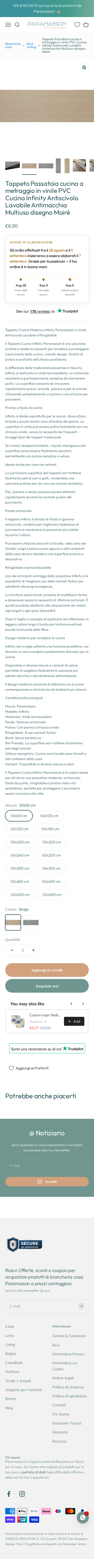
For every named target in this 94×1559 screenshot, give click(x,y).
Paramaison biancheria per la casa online (34, 1534)
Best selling (31, 45)
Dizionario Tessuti (66, 1423)
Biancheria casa (13, 45)
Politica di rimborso (68, 1387)
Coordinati (13, 1362)
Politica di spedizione (69, 1396)
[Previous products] (71, 1003)
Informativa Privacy (68, 1354)
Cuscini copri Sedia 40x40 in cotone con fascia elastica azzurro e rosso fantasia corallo (45, 1015)
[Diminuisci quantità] (12, 950)
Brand (10, 1398)
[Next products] (83, 1003)
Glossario (60, 1432)
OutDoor (12, 1371)
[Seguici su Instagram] (22, 1494)
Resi (56, 1345)
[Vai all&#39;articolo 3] (46, 166)
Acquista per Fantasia (23, 1389)
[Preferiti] (77, 24)
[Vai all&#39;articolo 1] (12, 166)
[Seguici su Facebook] (8, 1494)
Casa (9, 1326)
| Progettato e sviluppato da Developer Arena (54, 1544)
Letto (9, 1335)
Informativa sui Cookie (64, 1366)
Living (10, 1344)
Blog (9, 1408)
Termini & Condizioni (69, 1336)
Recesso (59, 1441)
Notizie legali (62, 1378)
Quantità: (13, 939)
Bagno (10, 1353)
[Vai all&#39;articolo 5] (79, 166)
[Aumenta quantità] (33, 950)
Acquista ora (47, 986)
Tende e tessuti (18, 1380)
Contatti (59, 1405)
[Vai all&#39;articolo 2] (29, 166)
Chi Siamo (60, 1414)
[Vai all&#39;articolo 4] (62, 166)
